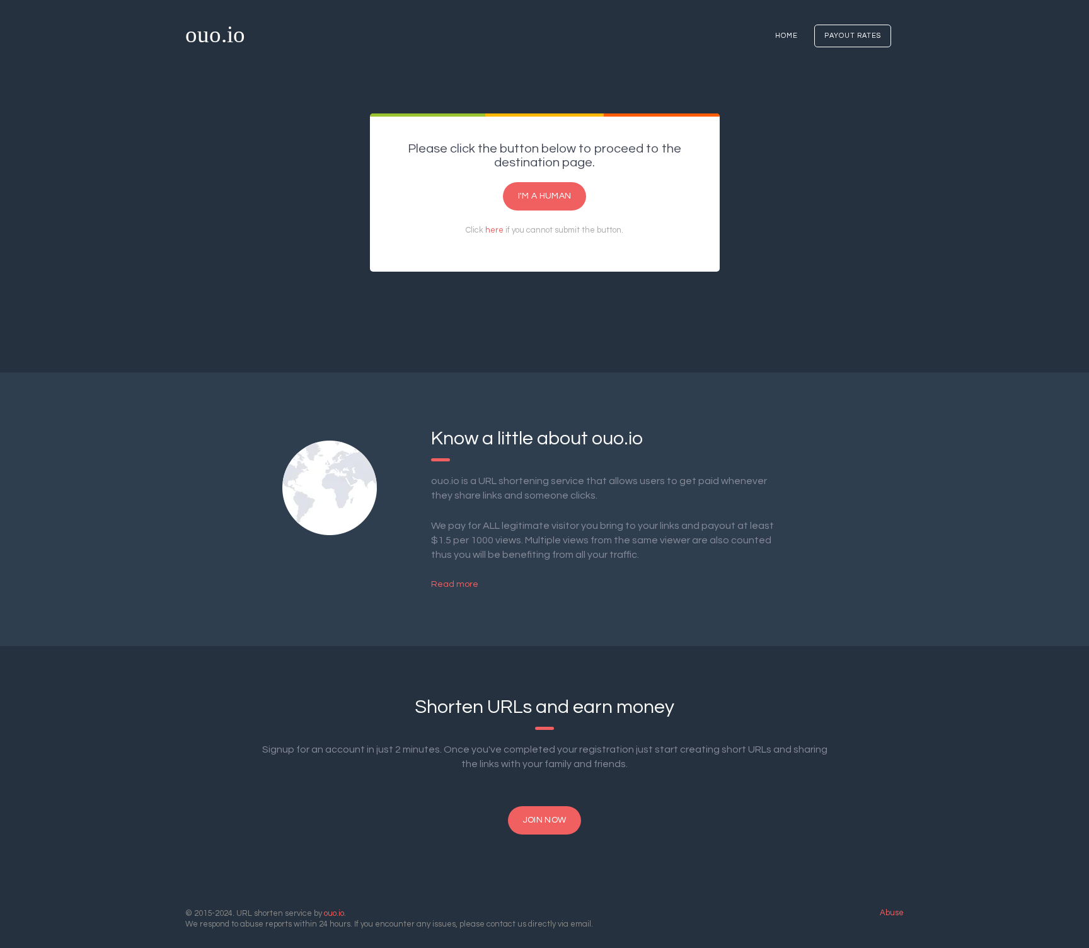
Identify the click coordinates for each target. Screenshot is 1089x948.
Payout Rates (852, 35)
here (494, 230)
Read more (454, 584)
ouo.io (215, 34)
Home (786, 35)
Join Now (544, 820)
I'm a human (544, 196)
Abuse (892, 912)
